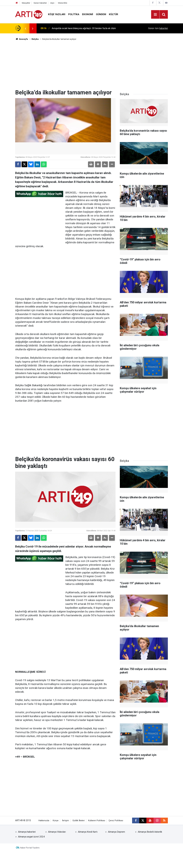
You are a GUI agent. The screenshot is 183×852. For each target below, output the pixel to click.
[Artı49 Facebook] (152, 2)
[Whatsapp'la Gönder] (44, 164)
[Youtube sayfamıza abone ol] (150, 820)
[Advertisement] (91, 65)
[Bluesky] (31, 164)
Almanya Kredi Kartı (88, 831)
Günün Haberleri (40, 3)
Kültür (113, 14)
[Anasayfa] (16, 3)
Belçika (35, 39)
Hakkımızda (43, 820)
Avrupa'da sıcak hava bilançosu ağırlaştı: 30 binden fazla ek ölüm (84, 28)
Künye (55, 820)
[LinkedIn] (37, 164)
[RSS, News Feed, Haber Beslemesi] (164, 820)
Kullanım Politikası (96, 820)
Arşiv (52, 3)
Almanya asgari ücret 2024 (31, 836)
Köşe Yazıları (56, 14)
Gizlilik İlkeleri (78, 820)
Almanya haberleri (27, 831)
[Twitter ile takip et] (142, 820)
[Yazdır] (91, 164)
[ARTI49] (28, 14)
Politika (73, 14)
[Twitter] (24, 164)
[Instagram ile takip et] (157, 820)
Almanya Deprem (116, 831)
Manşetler (26, 3)
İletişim (65, 820)
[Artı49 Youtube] (166, 2)
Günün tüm (158, 28)
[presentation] (25, 28)
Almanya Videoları (57, 831)
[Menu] (155, 14)
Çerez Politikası (116, 820)
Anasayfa (23, 39)
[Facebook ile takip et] (135, 820)
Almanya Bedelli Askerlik (150, 831)
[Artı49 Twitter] (159, 2)
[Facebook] (18, 164)
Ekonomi (87, 14)
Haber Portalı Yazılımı (29, 848)
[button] (98, 164)
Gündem (101, 14)
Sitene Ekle (62, 3)
